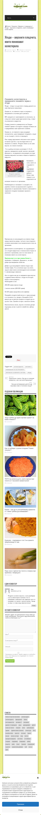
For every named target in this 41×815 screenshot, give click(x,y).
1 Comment (17, 51)
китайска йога (9, 733)
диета (33, 725)
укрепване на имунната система (15, 372)
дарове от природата (11, 725)
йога (34, 730)
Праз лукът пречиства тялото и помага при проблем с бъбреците (20, 572)
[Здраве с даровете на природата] (20, 8)
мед (22, 736)
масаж (7, 736)
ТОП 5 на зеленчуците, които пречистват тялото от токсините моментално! (19, 480)
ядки (7, 749)
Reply (33, 605)
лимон (29, 733)
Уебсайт (7, 646)
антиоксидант (25, 716)
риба (13, 744)
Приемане (20, 804)
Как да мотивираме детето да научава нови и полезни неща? (21, 384)
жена (23, 727)
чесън (30, 747)
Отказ (20, 810)
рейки (28, 741)
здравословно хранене (17, 730)
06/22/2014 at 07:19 (16, 591)
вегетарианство (10, 722)
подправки (22, 741)
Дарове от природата (25, 26)
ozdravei (14, 49)
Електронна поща (11, 640)
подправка (15, 741)
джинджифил (26, 725)
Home (8, 26)
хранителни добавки (17, 747)
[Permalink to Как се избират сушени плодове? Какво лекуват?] (20, 446)
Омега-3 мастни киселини (13, 716)
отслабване (27, 738)
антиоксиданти (18, 366)
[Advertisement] (20, 76)
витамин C (28, 366)
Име (6, 634)
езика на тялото (10, 727)
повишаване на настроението (15, 369)
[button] (38, 778)
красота (17, 733)
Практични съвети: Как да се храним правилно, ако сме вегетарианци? (21, 378)
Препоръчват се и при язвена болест (17, 258)
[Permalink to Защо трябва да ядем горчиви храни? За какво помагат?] (20, 415)
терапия (23, 744)
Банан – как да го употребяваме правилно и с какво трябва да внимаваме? (20, 510)
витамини (26, 722)
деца (20, 725)
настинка (20, 738)
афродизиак (18, 719)
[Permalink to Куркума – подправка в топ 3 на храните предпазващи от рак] (20, 538)
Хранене (14, 26)
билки (25, 719)
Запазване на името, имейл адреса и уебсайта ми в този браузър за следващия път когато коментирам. (20, 656)
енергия (18, 727)
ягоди (29, 372)
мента (26, 736)
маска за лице (15, 736)
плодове (8, 741)
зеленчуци (28, 730)
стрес (17, 744)
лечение (23, 733)
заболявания (30, 727)
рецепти (8, 744)
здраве (7, 730)
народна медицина (11, 738)
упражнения (31, 744)
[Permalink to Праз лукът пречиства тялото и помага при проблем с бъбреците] (20, 568)
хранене (8, 747)
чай (26, 747)
